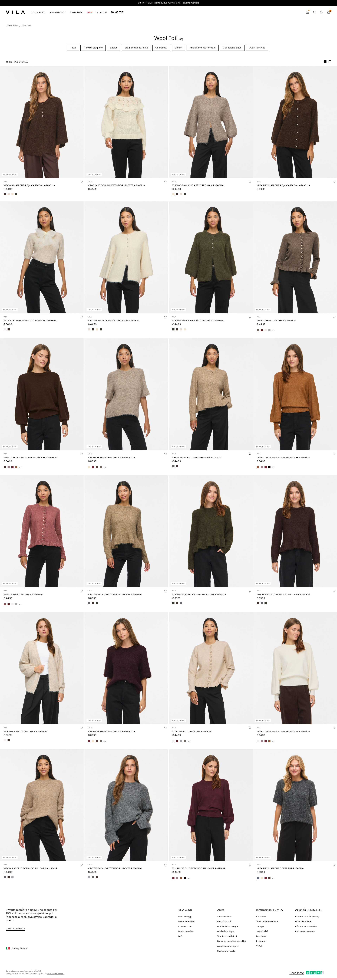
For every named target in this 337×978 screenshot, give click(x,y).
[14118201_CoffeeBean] (9, 741)
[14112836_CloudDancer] (258, 741)
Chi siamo (261, 916)
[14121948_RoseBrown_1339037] (5, 604)
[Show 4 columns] (325, 61)
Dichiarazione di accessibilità (231, 941)
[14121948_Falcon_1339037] (258, 331)
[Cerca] (314, 12)
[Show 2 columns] (330, 61)
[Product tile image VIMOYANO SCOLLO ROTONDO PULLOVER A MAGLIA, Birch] (126, 122)
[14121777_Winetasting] (93, 468)
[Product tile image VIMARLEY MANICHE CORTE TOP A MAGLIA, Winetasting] (126, 668)
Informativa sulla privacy (307, 916)
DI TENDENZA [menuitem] (76, 12)
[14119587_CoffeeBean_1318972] (177, 467)
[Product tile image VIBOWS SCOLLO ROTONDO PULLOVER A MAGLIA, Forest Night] (211, 531)
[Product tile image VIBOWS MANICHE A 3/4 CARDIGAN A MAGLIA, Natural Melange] (211, 122)
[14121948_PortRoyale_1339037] (262, 331)
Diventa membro (186, 921)
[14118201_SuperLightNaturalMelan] (5, 741)
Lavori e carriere (303, 921)
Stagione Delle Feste (136, 47)
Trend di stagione (93, 47)
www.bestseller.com (55, 974)
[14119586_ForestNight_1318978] (97, 604)
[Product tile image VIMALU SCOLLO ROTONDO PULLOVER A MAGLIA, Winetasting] (211, 805)
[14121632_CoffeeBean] (5, 194)
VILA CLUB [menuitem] (102, 12)
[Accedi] (307, 12)
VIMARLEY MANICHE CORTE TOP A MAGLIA (111, 457)
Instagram (261, 941)
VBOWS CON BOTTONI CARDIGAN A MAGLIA (196, 457)
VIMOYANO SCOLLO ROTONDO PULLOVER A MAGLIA (116, 185)
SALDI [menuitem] (89, 12)
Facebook (261, 936)
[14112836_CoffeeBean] (5, 468)
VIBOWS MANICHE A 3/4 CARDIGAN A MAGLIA (29, 185)
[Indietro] (3, 122)
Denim (178, 47)
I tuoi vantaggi (185, 916)
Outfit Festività (257, 47)
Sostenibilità (262, 931)
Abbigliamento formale (203, 47)
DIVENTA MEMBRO (14, 928)
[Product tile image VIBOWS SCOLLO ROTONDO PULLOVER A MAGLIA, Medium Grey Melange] (126, 805)
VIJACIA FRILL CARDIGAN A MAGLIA (276, 320)
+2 (273, 330)
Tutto (73, 47)
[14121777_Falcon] (101, 468)
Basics (113, 47)
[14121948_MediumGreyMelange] (269, 331)
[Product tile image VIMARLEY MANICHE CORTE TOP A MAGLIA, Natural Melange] (126, 394)
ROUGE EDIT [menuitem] (117, 12)
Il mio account (185, 926)
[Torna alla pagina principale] (15, 12)
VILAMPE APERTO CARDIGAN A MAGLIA (25, 731)
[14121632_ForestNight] (16, 194)
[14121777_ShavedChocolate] (97, 468)
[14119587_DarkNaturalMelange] (173, 467)
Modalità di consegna (227, 926)
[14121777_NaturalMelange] (89, 468)
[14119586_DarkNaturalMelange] (89, 604)
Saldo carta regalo (226, 951)
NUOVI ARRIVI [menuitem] (38, 12)
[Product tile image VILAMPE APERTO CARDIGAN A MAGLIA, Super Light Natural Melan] (42, 668)
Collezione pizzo (232, 47)
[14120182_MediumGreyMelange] (12, 877)
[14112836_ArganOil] (16, 468)
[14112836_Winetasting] (12, 468)
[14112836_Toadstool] (9, 468)
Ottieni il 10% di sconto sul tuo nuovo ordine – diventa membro (168, 3)
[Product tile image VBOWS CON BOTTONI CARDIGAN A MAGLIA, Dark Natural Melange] (211, 394)
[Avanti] (81, 122)
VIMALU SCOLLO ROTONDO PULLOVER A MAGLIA (30, 457)
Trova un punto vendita (267, 921)
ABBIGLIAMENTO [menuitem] (57, 12)
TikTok (259, 946)
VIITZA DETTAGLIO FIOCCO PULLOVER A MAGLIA (30, 320)
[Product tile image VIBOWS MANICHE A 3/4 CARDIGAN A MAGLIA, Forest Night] (211, 257)
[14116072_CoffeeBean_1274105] (9, 330)
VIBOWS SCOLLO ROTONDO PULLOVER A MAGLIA (115, 594)
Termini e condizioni (227, 936)
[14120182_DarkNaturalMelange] (5, 877)
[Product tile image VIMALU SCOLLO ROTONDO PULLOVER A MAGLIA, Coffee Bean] (42, 394)
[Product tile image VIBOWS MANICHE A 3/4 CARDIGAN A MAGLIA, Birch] (126, 257)
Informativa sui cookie (306, 926)
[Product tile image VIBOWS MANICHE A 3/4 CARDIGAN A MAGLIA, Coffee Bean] (42, 122)
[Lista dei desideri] (321, 12)
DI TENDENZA (12, 25)
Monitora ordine (186, 931)
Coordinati (161, 47)
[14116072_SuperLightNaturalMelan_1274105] (5, 330)
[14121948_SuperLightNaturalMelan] (265, 331)
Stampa (260, 926)
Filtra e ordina (18, 61)
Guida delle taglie (225, 931)
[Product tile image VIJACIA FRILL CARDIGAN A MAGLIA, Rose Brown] (42, 531)
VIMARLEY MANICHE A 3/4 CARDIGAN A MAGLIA (283, 185)
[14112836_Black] (269, 468)
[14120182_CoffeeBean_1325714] (9, 877)
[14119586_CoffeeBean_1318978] (93, 604)
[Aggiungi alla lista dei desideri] (81, 182)
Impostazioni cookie (305, 931)
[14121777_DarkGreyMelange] (258, 878)
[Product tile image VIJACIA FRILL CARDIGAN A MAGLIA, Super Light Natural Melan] (211, 668)
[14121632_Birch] (9, 194)
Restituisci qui (224, 921)
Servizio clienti (224, 916)
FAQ (180, 936)
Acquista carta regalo (227, 946)
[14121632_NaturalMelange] (12, 194)
